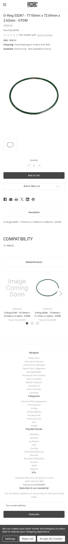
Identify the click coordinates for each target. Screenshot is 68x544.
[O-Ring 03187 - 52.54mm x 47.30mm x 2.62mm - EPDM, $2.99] (17, 288)
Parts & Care (34, 418)
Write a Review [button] (44, 35)
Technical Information (34, 375)
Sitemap (34, 392)
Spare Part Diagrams (34, 368)
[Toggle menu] (4, 4)
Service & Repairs (34, 361)
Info (34, 422)
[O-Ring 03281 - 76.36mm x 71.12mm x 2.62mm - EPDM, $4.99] (47, 288)
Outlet (34, 425)
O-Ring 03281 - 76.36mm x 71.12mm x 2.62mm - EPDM (47, 314)
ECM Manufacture (34, 451)
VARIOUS (34, 434)
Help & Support (34, 382)
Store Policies (34, 389)
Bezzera (34, 437)
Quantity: (34, 160)
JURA (34, 465)
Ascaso (34, 462)
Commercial (34, 405)
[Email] (10, 199)
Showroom (34, 358)
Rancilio (34, 455)
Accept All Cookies (51, 539)
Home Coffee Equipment (34, 401)
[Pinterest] (33, 199)
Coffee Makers (34, 411)
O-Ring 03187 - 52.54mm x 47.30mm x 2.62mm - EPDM (17, 314)
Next (60, 293)
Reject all (27, 539)
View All (34, 469)
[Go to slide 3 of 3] (37, 323)
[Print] (16, 199)
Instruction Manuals (34, 365)
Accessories (34, 415)
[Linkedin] (27, 199)
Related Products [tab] (34, 262)
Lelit (34, 444)
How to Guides (34, 378)
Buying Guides (34, 372)
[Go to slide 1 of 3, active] (27, 323)
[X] (22, 199)
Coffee (34, 408)
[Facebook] (5, 199)
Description (34, 212)
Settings (10, 539)
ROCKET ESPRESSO (34, 458)
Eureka (34, 448)
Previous (4, 293)
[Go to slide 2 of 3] (32, 323)
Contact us (34, 385)
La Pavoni (34, 441)
